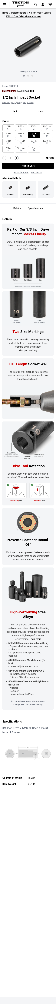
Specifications (35, 208)
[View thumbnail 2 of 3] (28, 75)
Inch (15, 111)
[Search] (35, 4)
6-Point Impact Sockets (40, 13)
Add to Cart (28, 165)
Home (5, 13)
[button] (28, 46)
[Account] (42, 4)
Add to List (36, 172)
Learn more (35, 639)
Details (17, 208)
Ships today (28, 102)
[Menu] (4, 4)
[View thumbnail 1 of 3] (23, 75)
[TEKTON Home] (20, 4)
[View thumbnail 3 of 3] (32, 75)
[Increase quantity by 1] (17, 158)
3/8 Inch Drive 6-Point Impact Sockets (23, 16)
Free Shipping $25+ (11, 102)
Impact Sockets (18, 13)
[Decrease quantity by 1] (4, 158)
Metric (41, 111)
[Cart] (50, 4)
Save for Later (21, 172)
